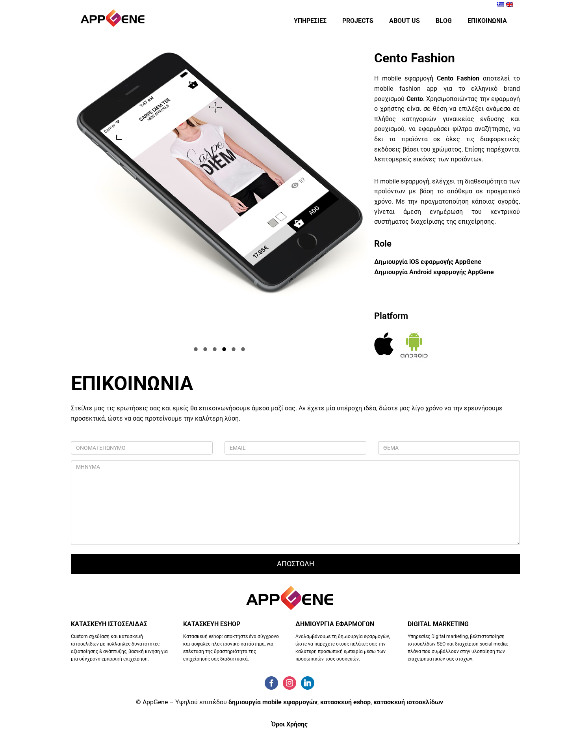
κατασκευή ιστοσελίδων (408, 702)
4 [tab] (224, 350)
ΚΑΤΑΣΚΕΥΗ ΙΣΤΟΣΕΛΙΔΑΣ (109, 624)
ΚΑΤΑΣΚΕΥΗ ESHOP (211, 624)
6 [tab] (243, 350)
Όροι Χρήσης (289, 724)
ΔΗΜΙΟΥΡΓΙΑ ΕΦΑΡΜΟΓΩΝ (334, 624)
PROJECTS (357, 20)
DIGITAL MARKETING (438, 624)
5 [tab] (234, 350)
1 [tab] (196, 350)
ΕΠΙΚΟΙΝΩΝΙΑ (487, 20)
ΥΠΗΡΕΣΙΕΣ (310, 20)
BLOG (444, 20)
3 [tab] (215, 350)
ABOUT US (404, 20)
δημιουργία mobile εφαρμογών (272, 702)
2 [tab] (206, 350)
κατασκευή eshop (345, 702)
